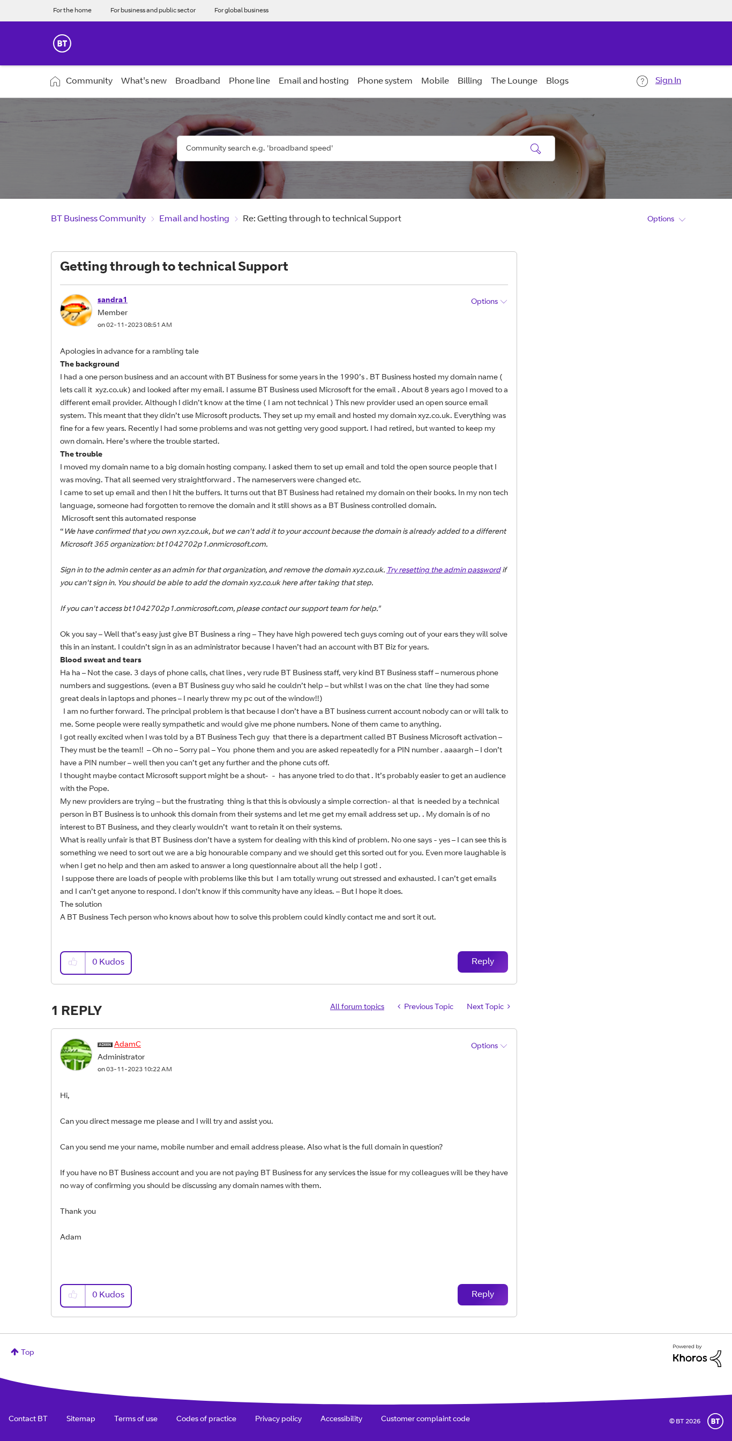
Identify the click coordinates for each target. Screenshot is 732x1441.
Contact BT (28, 1419)
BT (715, 1421)
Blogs (557, 81)
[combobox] (366, 148)
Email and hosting (314, 81)
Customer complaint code (425, 1419)
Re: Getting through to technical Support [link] (322, 219)
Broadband (197, 81)
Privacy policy (278, 1419)
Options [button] (660, 219)
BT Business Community (98, 219)
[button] (73, 962)
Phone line (249, 81)
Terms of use (136, 1419)
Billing (470, 81)
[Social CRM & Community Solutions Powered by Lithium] (697, 1356)
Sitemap (80, 1419)
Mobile (435, 81)
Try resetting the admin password (443, 570)
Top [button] (27, 1353)
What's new (144, 81)
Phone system (385, 81)
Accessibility (341, 1419)
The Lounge (514, 81)
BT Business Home (62, 43)
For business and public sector (153, 11)
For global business (241, 11)
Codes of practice (206, 1419)
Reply (483, 962)
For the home (72, 11)
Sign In (668, 81)
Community (89, 81)
